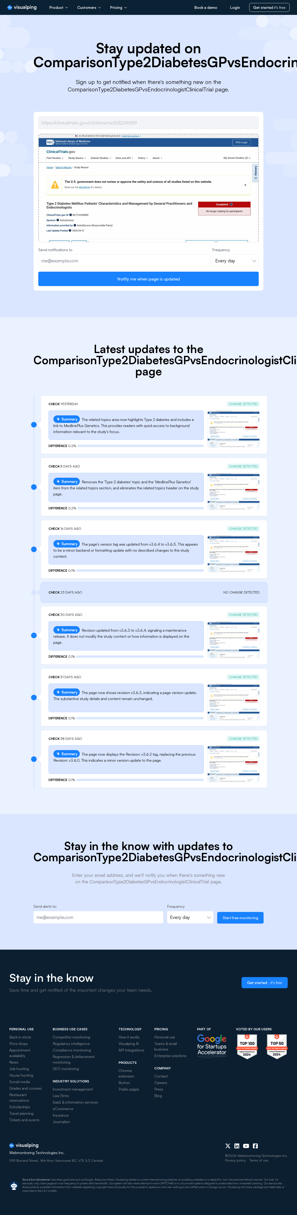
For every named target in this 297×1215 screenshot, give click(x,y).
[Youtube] (246, 1146)
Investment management (73, 1089)
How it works (129, 1037)
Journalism (61, 1121)
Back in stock (20, 1037)
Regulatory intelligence (71, 1043)
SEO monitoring (66, 1068)
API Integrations (131, 1050)
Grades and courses (25, 1088)
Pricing (116, 7)
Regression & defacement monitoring (74, 1059)
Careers (160, 1082)
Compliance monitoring (72, 1050)
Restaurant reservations (19, 1097)
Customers (86, 7)
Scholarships (19, 1107)
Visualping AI (129, 1043)
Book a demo (205, 7)
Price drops (18, 1043)
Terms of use (258, 1160)
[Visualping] (21, 7)
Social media (19, 1081)
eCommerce (63, 1108)
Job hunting (19, 1068)
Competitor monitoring (71, 1037)
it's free (269, 7)
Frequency (221, 249)
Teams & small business (165, 1046)
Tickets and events (24, 1120)
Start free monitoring (240, 917)
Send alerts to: (45, 906)
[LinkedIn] (236, 1146)
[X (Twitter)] (228, 1146)
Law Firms (61, 1095)
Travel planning (21, 1113)
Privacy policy (235, 1160)
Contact (161, 1076)
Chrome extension (126, 1073)
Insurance (61, 1115)
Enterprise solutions (170, 1055)
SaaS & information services (75, 1102)
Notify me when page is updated (148, 278)
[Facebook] (255, 1146)
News (13, 1062)
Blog (158, 1095)
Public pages (129, 1089)
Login (235, 7)
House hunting (21, 1075)
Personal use (164, 1037)
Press (158, 1089)
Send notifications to (55, 249)
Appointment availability (19, 1053)
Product (56, 7)
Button (124, 1082)
